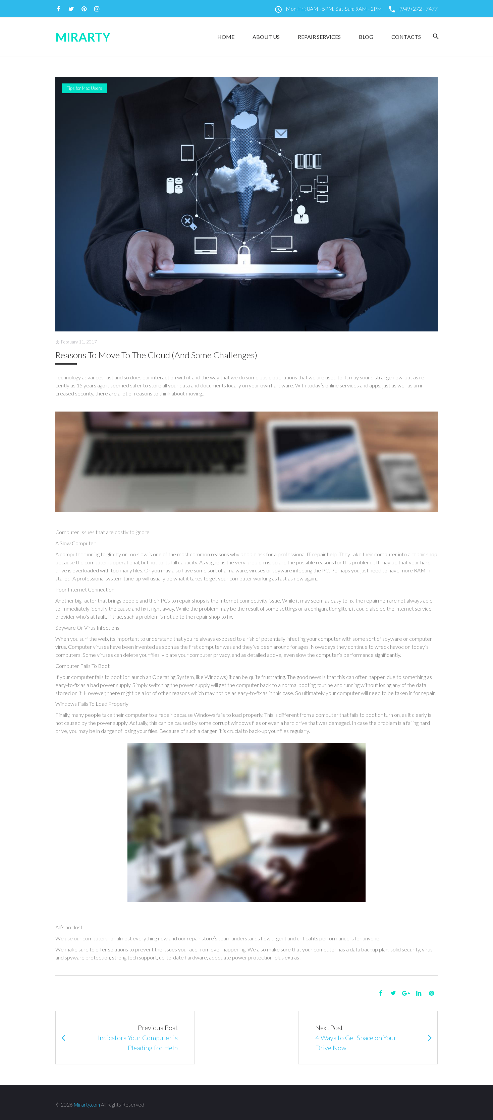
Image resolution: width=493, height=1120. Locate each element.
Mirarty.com (87, 1105)
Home (225, 37)
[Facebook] (58, 9)
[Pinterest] (84, 9)
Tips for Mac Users (84, 88)
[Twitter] (71, 9)
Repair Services (319, 37)
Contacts (406, 37)
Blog (366, 37)
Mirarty (82, 36)
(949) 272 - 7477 (418, 8)
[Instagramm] (97, 9)
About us (266, 37)
